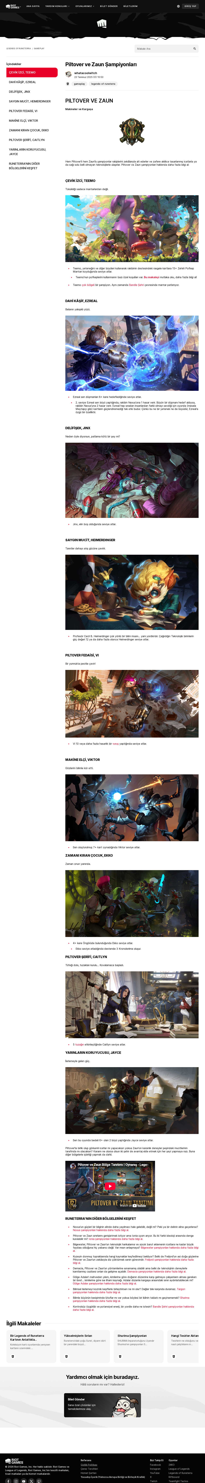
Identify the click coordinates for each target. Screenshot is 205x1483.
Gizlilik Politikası (89, 1464)
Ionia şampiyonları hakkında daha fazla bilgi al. (116, 1239)
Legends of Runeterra (180, 1473)
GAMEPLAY (39, 48)
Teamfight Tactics (178, 1481)
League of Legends (179, 1468)
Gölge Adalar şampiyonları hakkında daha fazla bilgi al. (105, 1283)
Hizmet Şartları (88, 1473)
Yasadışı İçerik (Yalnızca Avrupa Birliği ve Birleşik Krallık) (113, 1477)
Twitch (153, 1481)
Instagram (155, 1468)
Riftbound (174, 1477)
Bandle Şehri (136, 285)
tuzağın (79, 1044)
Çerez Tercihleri (89, 1468)
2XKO (172, 1464)
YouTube (155, 1473)
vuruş (116, 743)
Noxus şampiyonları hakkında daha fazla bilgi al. (101, 1230)
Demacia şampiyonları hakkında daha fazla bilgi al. (156, 1271)
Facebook (155, 1464)
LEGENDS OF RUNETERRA (18, 48)
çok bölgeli (88, 285)
